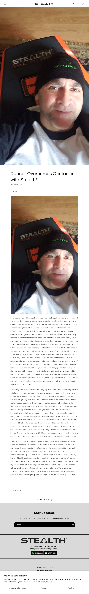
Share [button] (15, 191)
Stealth (35, 403)
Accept (44, 588)
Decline (71, 588)
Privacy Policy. (45, 582)
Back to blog (46, 499)
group (33, 475)
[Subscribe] (72, 524)
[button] (4, 3)
